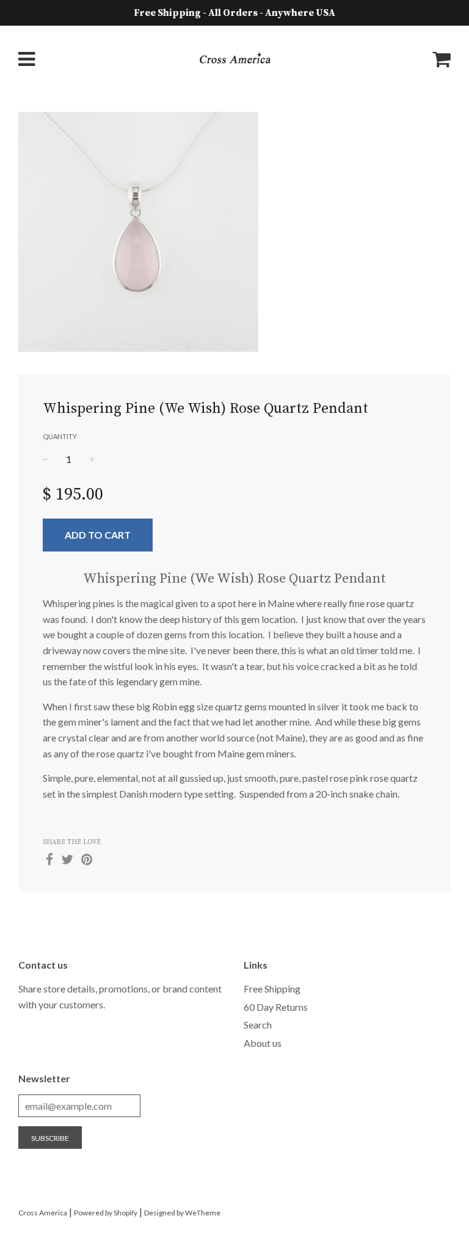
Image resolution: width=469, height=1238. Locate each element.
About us (263, 1043)
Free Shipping (272, 988)
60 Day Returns (276, 1007)
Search (258, 1024)
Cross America (42, 1212)
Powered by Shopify (105, 1212)
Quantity (60, 436)
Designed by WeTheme (182, 1212)
